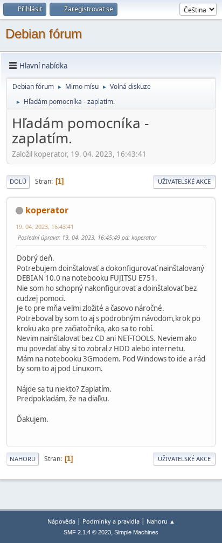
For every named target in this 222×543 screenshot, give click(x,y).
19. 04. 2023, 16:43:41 (45, 226)
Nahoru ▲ (161, 521)
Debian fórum (43, 33)
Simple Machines (136, 532)
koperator (46, 210)
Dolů (18, 181)
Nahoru (23, 459)
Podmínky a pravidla (111, 521)
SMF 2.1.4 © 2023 (87, 532)
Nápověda (61, 521)
